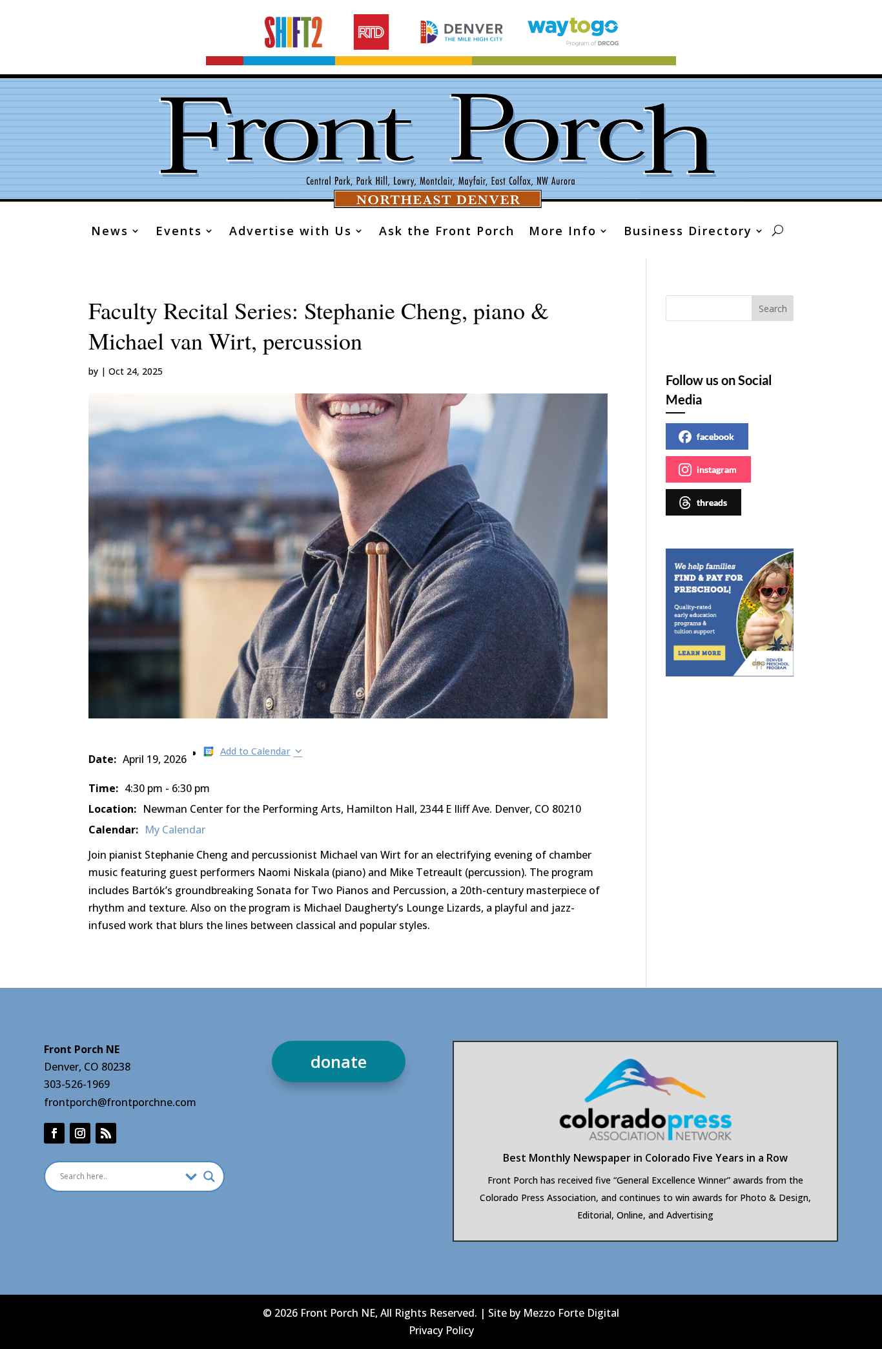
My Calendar (175, 829)
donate (339, 1061)
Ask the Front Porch (447, 232)
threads (712, 502)
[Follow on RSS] (106, 1133)
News (109, 232)
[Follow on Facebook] (54, 1133)
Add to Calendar (255, 751)
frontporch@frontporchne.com (120, 1102)
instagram (717, 469)
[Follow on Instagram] (80, 1133)
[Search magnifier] (209, 1176)
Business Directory (688, 232)
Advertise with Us (290, 232)
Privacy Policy (441, 1330)
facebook (715, 436)
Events (179, 232)
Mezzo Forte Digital (571, 1313)
